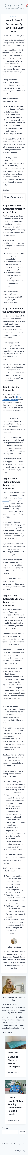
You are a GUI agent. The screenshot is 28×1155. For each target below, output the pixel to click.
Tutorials (14, 17)
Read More (13, 1073)
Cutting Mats (13, 1053)
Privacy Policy (19, 1151)
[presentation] (15, 1042)
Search (22, 1131)
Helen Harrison (10, 36)
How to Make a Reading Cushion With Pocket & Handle (15, 1107)
